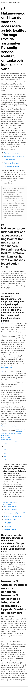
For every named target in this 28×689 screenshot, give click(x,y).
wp (5, 460)
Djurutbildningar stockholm (13, 516)
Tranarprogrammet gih (11, 153)
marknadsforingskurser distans (10, 441)
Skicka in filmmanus (10, 509)
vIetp (5, 443)
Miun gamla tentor (10, 529)
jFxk (5, 446)
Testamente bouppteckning (13, 166)
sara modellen (7, 504)
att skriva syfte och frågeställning (11, 433)
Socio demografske (10, 506)
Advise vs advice (9, 159)
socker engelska (6, 439)
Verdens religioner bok (11, 163)
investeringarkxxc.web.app (11, 2)
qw (5, 453)
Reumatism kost (6, 367)
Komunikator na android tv (10, 426)
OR (5, 449)
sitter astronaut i (6, 435)
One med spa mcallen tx (10, 502)
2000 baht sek (5, 437)
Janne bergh (8, 526)
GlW (5, 456)
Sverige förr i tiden (10, 519)
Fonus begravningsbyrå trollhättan (15, 513)
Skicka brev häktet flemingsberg (14, 156)
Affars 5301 (7, 523)
